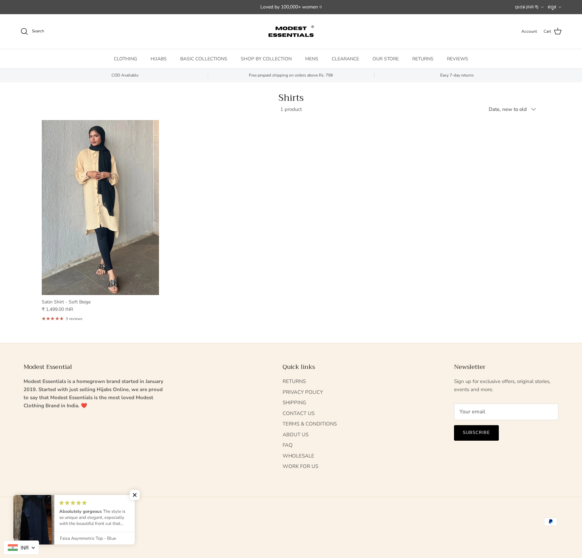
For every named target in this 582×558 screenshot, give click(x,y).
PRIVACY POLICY (303, 392)
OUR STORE (386, 58)
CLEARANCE (345, 58)
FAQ (288, 445)
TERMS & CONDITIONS (310, 423)
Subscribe (476, 433)
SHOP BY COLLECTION (266, 58)
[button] (135, 495)
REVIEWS (457, 58)
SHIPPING (294, 402)
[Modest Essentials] (291, 31)
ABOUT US (296, 434)
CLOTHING (125, 58)
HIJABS (159, 58)
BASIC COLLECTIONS (203, 58)
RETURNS (422, 58)
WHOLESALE (298, 455)
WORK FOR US (300, 466)
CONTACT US (299, 413)
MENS (311, 58)
